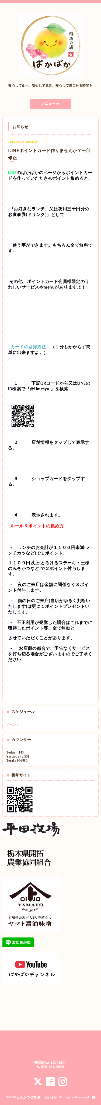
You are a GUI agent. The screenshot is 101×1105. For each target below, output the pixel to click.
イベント (13, 725)
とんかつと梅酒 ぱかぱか (37, 1097)
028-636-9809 (52, 1067)
